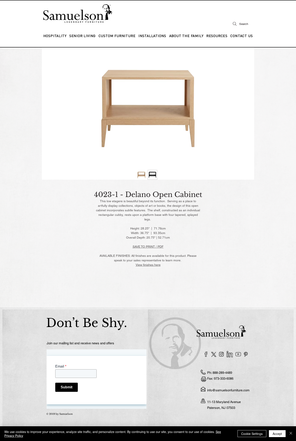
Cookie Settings (252, 433)
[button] (152, 35)
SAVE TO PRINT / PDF (148, 246)
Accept (277, 433)
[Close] (290, 434)
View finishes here (148, 265)
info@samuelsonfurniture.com (228, 390)
